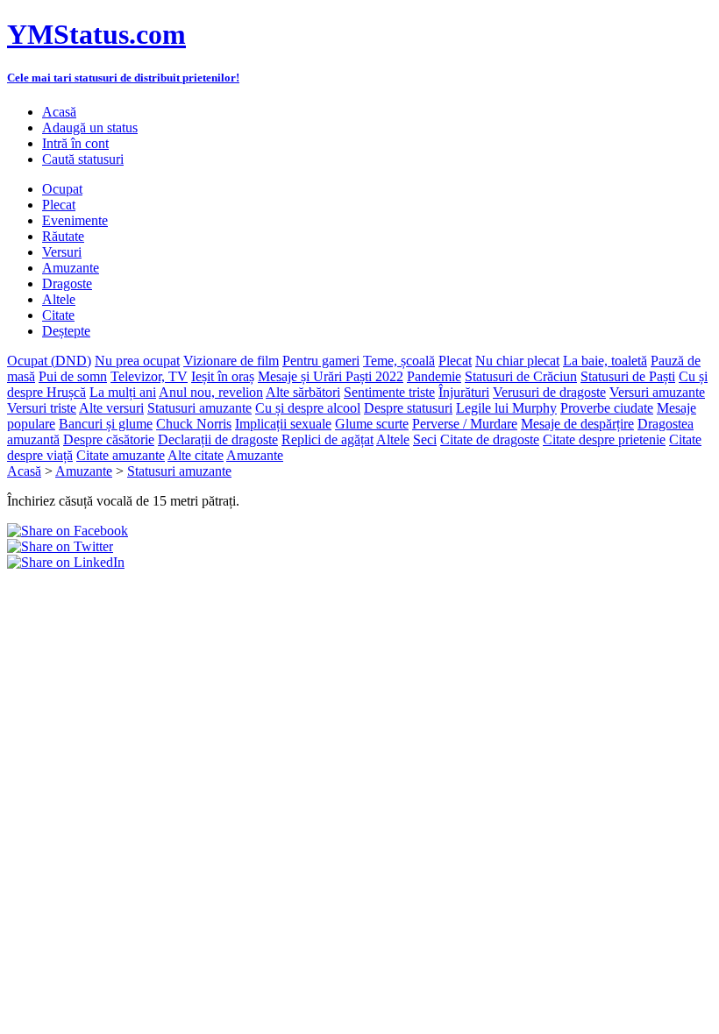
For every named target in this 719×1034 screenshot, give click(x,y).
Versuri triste (41, 407)
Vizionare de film (231, 360)
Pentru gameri (321, 360)
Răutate (63, 236)
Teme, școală (399, 360)
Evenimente (75, 220)
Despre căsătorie (108, 439)
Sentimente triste (389, 392)
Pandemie (434, 376)
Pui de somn (73, 376)
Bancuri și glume (106, 423)
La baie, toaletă (605, 360)
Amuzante (70, 267)
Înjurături (463, 392)
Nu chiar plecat (517, 360)
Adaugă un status (90, 127)
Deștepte (66, 330)
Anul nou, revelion (211, 392)
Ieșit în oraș (222, 376)
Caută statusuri (83, 159)
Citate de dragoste (489, 439)
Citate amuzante (120, 455)
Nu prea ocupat (137, 360)
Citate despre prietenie (604, 439)
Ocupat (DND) (49, 360)
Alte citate (195, 455)
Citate (58, 315)
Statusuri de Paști (627, 376)
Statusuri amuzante (199, 407)
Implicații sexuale (283, 423)
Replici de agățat (327, 439)
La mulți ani (122, 392)
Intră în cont (75, 143)
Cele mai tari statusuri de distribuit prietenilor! (123, 77)
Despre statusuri (408, 407)
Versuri (62, 251)
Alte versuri (111, 407)
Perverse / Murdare (464, 423)
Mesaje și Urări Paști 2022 (330, 376)
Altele (58, 299)
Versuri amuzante (657, 392)
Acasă (59, 111)
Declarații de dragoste (218, 439)
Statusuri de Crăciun (521, 376)
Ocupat (62, 188)
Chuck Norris (193, 423)
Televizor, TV (149, 376)
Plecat (58, 204)
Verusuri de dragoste (549, 392)
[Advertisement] (212, 596)
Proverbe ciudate (606, 407)
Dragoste (67, 283)
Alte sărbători (303, 392)
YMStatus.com (96, 34)
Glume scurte (372, 423)
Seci (425, 439)
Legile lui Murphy (506, 407)
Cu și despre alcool (307, 407)
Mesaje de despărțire (577, 423)
